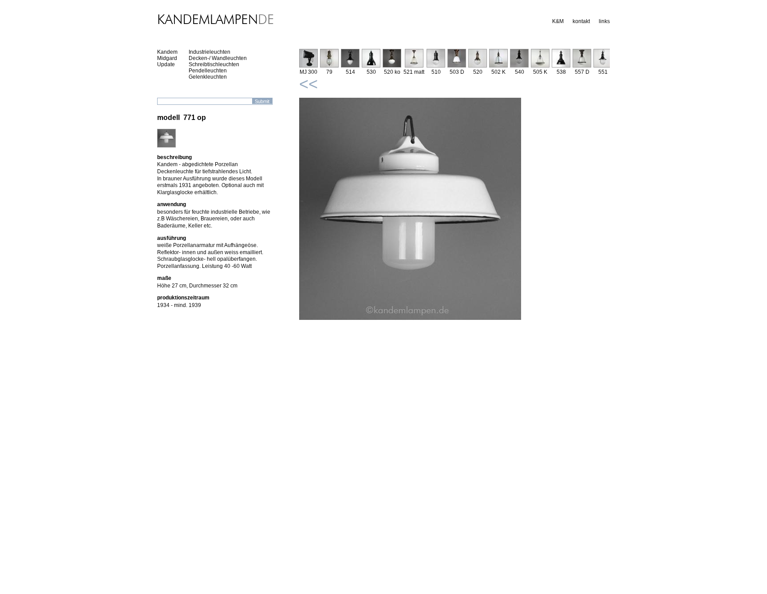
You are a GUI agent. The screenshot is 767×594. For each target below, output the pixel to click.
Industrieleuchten (209, 52)
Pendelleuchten (208, 71)
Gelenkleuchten (208, 77)
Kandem (167, 52)
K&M (558, 21)
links (604, 21)
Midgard (167, 58)
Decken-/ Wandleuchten (218, 58)
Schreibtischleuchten (214, 64)
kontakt (581, 21)
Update (166, 64)
